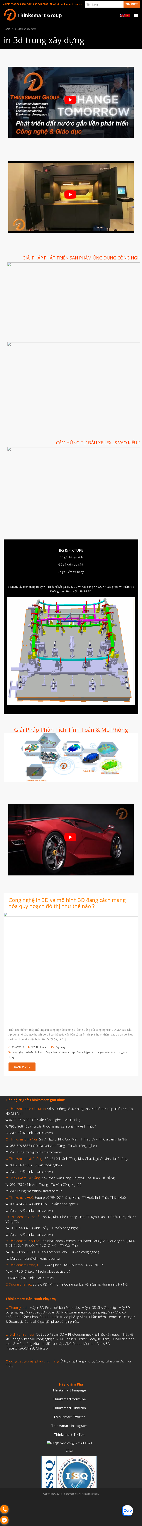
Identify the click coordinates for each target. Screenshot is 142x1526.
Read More (22, 1066)
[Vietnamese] (127, 15)
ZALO (69, 1450)
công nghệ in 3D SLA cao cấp (60, 1052)
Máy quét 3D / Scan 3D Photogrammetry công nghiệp (66, 1312)
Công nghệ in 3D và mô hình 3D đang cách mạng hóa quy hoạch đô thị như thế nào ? (67, 902)
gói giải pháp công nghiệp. (59, 1321)
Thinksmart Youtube (69, 1399)
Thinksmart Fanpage (69, 1390)
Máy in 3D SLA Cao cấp (99, 1307)
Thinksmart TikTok (69, 1434)
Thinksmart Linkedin (69, 1408)
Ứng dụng (60, 1047)
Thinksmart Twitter (69, 1417)
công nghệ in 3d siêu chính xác (28, 1052)
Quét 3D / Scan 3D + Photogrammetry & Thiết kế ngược (77, 1334)
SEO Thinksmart (39, 1047)
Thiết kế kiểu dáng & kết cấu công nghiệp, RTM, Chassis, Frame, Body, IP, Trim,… (69, 1336)
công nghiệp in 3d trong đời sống (93, 1052)
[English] (122, 15)
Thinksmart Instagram (69, 1425)
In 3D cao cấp (52, 1343)
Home (7, 28)
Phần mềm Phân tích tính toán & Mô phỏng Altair (49, 1317)
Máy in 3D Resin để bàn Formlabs (54, 1307)
